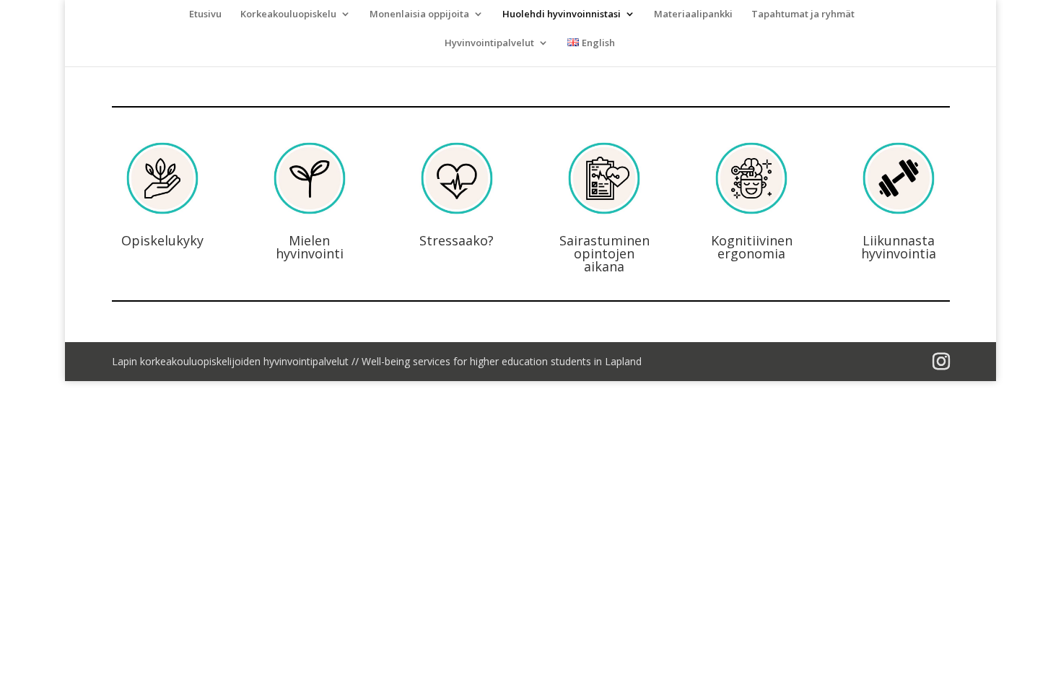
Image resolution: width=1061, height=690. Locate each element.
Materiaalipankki (693, 14)
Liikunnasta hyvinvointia (898, 247)
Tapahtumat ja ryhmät (803, 14)
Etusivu (205, 14)
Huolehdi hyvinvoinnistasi (561, 14)
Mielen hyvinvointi (310, 247)
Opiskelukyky (162, 240)
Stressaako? (456, 240)
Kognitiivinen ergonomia (752, 247)
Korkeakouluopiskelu (288, 14)
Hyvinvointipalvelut (489, 43)
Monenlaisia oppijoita (419, 14)
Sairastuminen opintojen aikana (604, 253)
